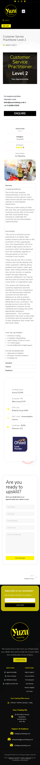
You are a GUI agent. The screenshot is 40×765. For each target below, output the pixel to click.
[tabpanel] (20, 274)
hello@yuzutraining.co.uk (14, 102)
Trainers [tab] (8, 367)
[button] (23, 11)
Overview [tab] (8, 185)
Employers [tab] (9, 370)
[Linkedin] (25, 1)
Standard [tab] (8, 363)
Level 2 (14, 45)
